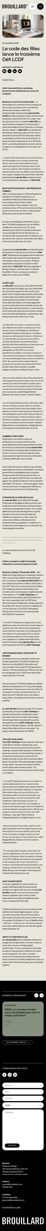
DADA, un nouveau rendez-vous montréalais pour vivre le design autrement (22, 1012)
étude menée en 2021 (20, 194)
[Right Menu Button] (40, 6)
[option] (23, 1019)
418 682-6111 (7, 1187)
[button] (36, 996)
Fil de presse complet (16, 1042)
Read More (8, 1022)
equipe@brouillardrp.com (12, 1184)
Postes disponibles (10, 1197)
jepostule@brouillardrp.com (13, 1200)
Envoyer (12, 1145)
